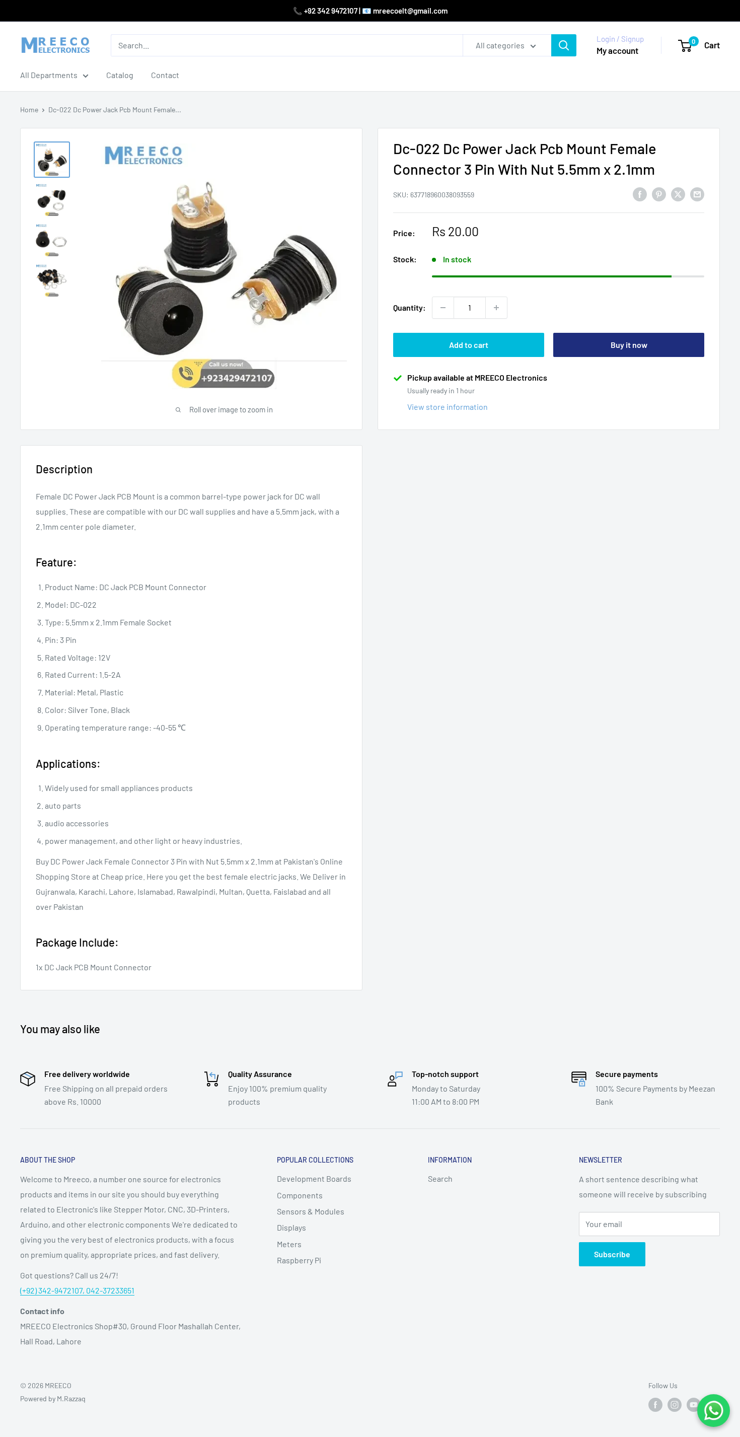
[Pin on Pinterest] (659, 193)
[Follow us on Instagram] (675, 1405)
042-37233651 (110, 1290)
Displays (291, 1227)
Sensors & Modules (310, 1211)
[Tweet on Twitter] (678, 193)
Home (29, 109)
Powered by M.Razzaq (53, 1398)
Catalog (119, 75)
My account (617, 50)
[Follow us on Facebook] (655, 1405)
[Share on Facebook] (640, 193)
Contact (165, 75)
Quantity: (409, 307)
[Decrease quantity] (443, 307)
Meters (289, 1244)
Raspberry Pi (299, 1260)
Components (300, 1195)
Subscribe (612, 1254)
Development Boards (314, 1178)
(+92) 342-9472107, (53, 1290)
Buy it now (629, 344)
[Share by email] (697, 193)
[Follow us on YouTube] (694, 1405)
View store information (447, 406)
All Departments (49, 75)
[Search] (563, 45)
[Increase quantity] (496, 307)
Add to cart (468, 344)
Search (440, 1178)
